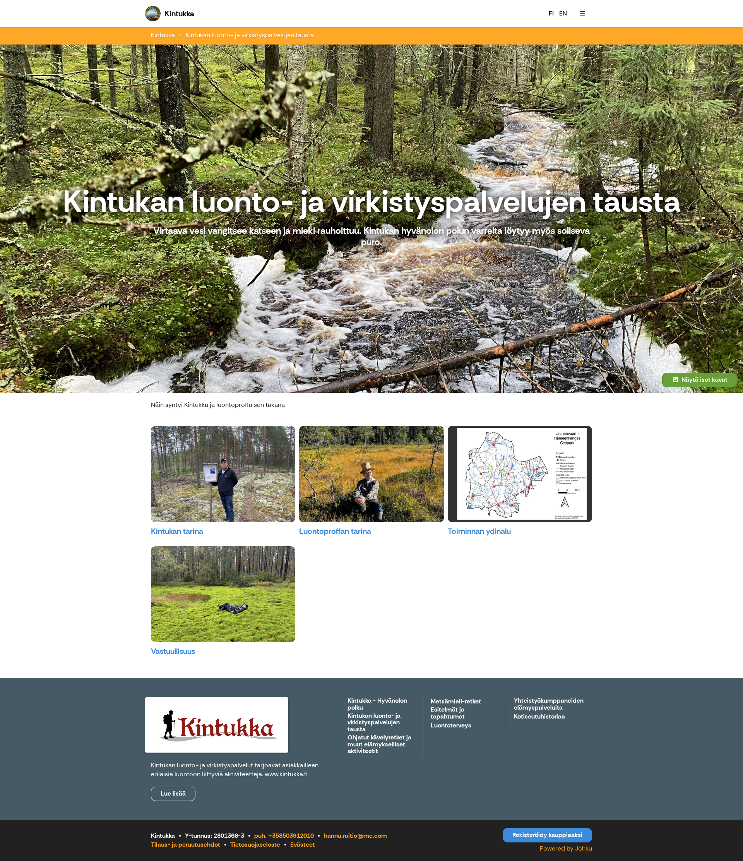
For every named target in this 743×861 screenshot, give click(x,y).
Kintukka (163, 35)
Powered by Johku (566, 848)
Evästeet (302, 844)
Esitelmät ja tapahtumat (448, 713)
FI (551, 13)
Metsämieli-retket (456, 701)
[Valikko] (582, 13)
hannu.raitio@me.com (355, 836)
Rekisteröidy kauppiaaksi (547, 835)
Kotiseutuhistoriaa (539, 716)
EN (563, 13)
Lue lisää (173, 793)
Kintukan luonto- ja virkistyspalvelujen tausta (250, 35)
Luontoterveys (451, 725)
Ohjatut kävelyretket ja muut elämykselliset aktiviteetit (379, 744)
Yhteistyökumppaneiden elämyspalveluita (549, 704)
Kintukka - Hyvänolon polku (377, 704)
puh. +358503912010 (284, 836)
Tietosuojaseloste (255, 844)
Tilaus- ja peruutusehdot (185, 844)
